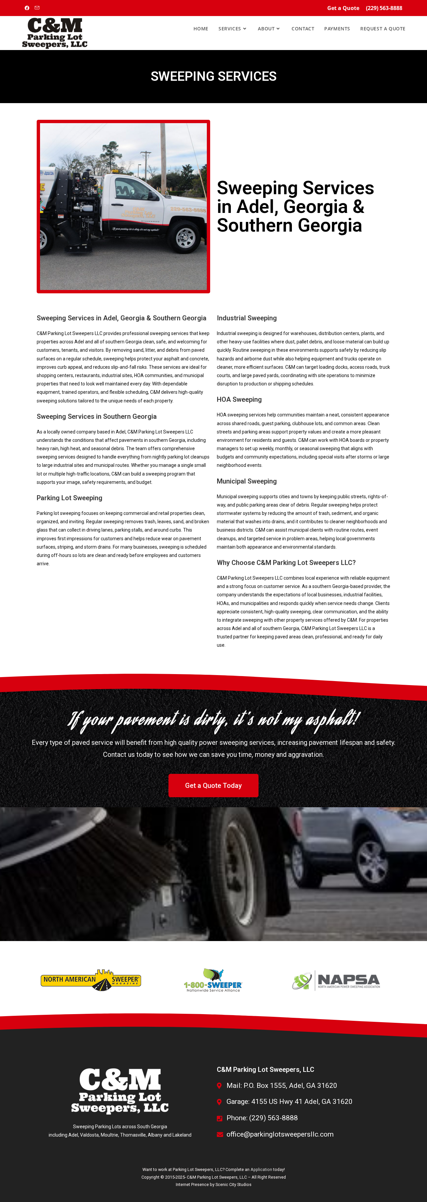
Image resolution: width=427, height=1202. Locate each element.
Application (261, 1169)
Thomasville (133, 1135)
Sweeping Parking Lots (97, 1126)
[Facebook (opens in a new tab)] (29, 8)
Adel (73, 1135)
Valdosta (89, 1135)
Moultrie (109, 1135)
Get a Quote (343, 8)
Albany (155, 1135)
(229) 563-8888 (384, 8)
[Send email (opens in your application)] (38, 8)
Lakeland (181, 1135)
